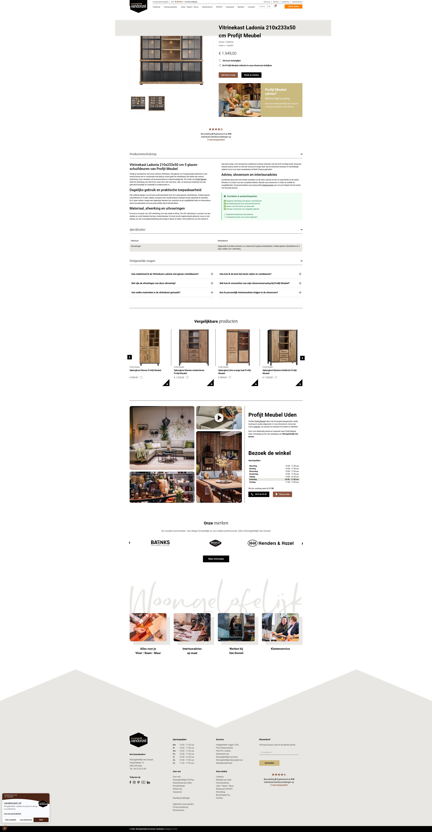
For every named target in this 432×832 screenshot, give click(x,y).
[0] (275, 6)
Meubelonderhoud (224, 763)
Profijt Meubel (200, 179)
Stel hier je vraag (228, 75)
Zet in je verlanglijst (232, 60)
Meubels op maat (223, 780)
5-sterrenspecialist (216, 140)
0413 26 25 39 (261, 494)
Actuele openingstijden (160, 2)
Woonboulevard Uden (182, 783)
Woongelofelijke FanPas (183, 780)
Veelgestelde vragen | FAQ (227, 745)
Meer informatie (216, 559)
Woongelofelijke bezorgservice (229, 760)
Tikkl (175, 829)
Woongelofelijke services (227, 757)
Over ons (267, 2)
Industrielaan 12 (137, 762)
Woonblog (220, 792)
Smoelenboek (179, 786)
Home (221, 42)
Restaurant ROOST (224, 789)
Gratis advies (293, 6)
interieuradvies (268, 185)
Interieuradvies (222, 783)
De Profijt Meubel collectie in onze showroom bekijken (247, 65)
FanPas (275, 2)
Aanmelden (269, 763)
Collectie (229, 42)
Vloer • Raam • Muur (225, 786)
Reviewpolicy (178, 810)
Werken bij (285, 2)
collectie (256, 427)
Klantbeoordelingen (181, 798)
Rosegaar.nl (169, 829)
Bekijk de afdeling (251, 75)
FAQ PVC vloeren (223, 751)
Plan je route (284, 494)
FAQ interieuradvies (224, 748)
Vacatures (177, 792)
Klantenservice (297, 2)
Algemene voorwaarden (183, 804)
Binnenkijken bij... (223, 795)
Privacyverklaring (180, 807)
